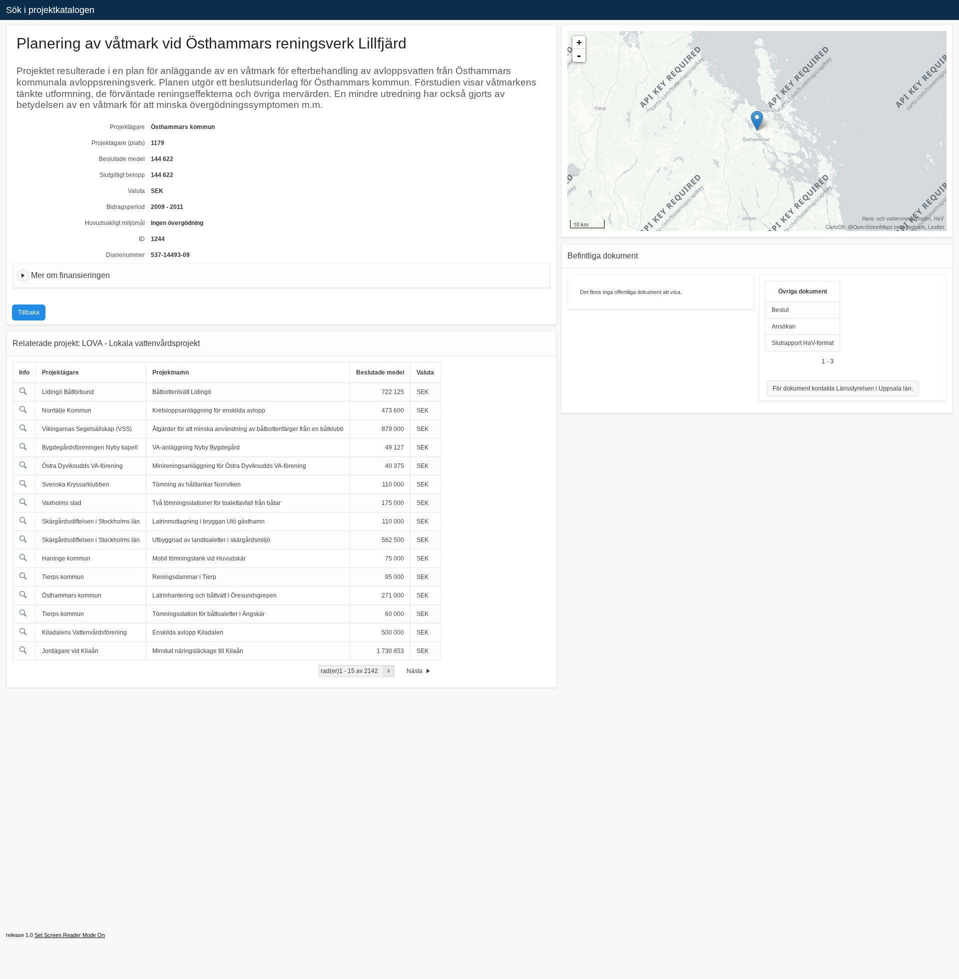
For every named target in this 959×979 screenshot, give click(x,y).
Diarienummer (125, 255)
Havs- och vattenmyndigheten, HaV (903, 218)
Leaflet (936, 227)
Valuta (136, 191)
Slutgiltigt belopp (122, 175)
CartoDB (835, 227)
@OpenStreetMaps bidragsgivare (886, 227)
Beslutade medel (122, 159)
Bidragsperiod (125, 207)
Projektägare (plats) (118, 143)
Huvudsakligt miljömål (115, 223)
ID (142, 239)
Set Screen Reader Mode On (69, 935)
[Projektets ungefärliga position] (757, 120)
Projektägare (127, 127)
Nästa (415, 671)
